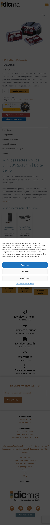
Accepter (25, 265)
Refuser (25, 271)
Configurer (25, 278)
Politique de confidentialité (25, 284)
